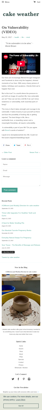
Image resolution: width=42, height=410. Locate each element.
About (21, 354)
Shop (21, 351)
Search (21, 349)
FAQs (21, 357)
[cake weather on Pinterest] (23, 379)
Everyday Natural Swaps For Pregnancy (16, 238)
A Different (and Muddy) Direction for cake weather (20, 205)
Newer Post (34, 152)
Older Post (8, 152)
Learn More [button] (20, 400)
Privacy (21, 365)
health (16, 37)
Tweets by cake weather (11, 257)
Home (21, 346)
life (23, 37)
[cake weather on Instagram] (29, 379)
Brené (7, 130)
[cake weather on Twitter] (13, 379)
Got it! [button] (21, 406)
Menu (7, 2)
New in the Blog (21, 267)
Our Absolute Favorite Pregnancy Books (16, 230)
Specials (21, 359)
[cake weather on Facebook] (18, 379)
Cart (38, 2)
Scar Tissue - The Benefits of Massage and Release (21, 245)
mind (28, 37)
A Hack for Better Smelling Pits (13, 223)
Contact (21, 362)
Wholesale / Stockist (21, 368)
